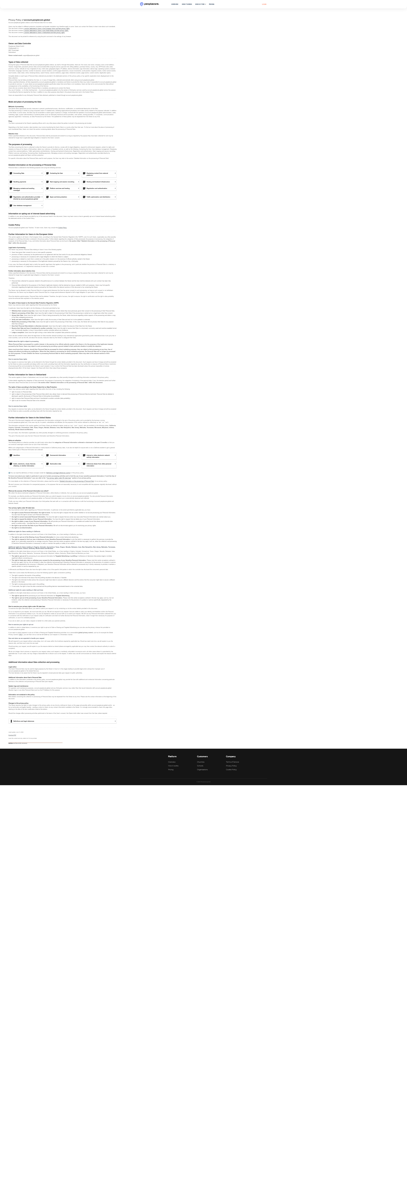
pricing (211, 4)
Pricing (170, 770)
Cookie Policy (62, 228)
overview (174, 4)
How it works (187, 4)
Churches (200, 762)
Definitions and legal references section (58, 473)
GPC (20, 634)
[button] (200, 4)
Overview (172, 762)
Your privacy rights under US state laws (59, 478)
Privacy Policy (231, 766)
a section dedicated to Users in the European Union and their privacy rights (47, 28)
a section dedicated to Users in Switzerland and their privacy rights (44, 32)
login (264, 4)
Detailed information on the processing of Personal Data (77, 481)
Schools (200, 766)
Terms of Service (232, 762)
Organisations (202, 770)
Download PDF (12, 735)
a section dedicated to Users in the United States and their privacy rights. (46, 30)
